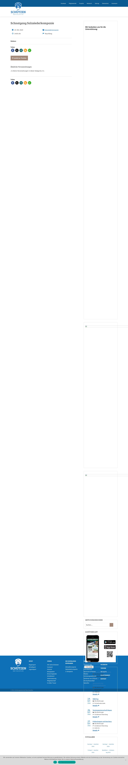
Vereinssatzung (51, 678)
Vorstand (49, 667)
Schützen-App (88, 664)
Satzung (97, 3)
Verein (49, 661)
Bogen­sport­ (32, 664)
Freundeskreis (88, 669)
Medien (86, 674)
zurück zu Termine (20, 58)
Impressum (114, 3)
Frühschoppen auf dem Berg (102, 721)
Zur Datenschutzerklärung (67, 762)
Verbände (86, 667)
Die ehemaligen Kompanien (70, 662)
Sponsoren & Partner (90, 671)
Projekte (81, 3)
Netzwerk (89, 3)
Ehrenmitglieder (52, 674)
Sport (31, 661)
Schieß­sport (32, 667)
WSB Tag (95, 699)
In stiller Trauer (51, 683)
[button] (12, 50)
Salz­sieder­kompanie (71, 669)
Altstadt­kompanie (70, 667)
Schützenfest (105, 675)
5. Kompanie (69, 671)
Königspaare (51, 671)
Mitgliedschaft (72, 3)
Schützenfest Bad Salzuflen (102, 672)
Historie (49, 669)
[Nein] (126, 760)
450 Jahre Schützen (53, 664)
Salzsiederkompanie (51, 30)
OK (55, 762)
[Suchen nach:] (97, 625)
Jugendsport (32, 669)
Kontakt (103, 679)
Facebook (63, 3)
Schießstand (50, 676)
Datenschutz (105, 3)
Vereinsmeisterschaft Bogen (102, 710)
